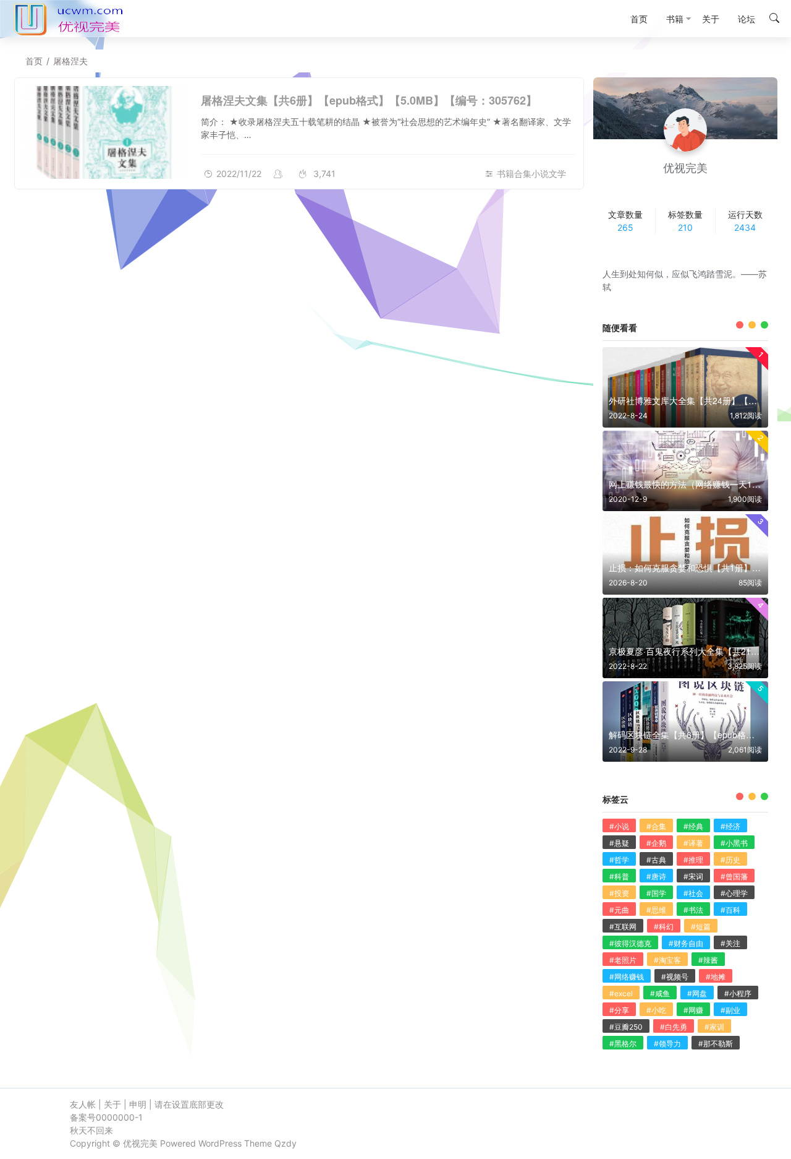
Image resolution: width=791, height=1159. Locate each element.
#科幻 (664, 926)
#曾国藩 (734, 876)
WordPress (220, 1143)
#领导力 (667, 1043)
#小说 (619, 826)
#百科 (730, 910)
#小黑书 (734, 843)
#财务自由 (686, 943)
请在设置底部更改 (189, 1104)
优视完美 (140, 1143)
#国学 (656, 893)
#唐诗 (656, 876)
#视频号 (674, 976)
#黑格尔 (623, 1043)
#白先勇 (673, 1027)
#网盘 (697, 993)
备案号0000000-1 (106, 1117)
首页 (34, 61)
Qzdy (285, 1143)
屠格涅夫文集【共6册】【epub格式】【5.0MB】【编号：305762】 (369, 100)
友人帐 (83, 1104)
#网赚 (693, 1010)
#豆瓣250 (626, 1027)
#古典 (656, 859)
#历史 (730, 859)
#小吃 (656, 1010)
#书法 (693, 910)
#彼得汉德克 (630, 943)
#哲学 (619, 859)
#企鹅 (656, 843)
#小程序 (737, 993)
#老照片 (623, 960)
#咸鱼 (660, 993)
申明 (137, 1104)
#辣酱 (708, 960)
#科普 (619, 876)
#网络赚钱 (626, 976)
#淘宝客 (667, 960)
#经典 (693, 826)
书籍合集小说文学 (531, 173)
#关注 (730, 943)
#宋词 (693, 876)
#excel (621, 993)
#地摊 (715, 976)
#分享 (619, 1010)
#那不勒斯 (715, 1043)
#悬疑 (619, 843)
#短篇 (701, 926)
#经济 (730, 826)
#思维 (656, 910)
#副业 (730, 1010)
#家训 (714, 1027)
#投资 (619, 893)
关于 (112, 1104)
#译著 (693, 843)
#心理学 (734, 893)
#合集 (656, 826)
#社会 (693, 893)
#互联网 (623, 926)
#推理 (693, 859)
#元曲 (619, 910)
